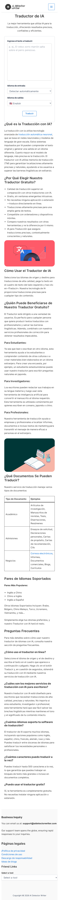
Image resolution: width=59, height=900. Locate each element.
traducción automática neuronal (35, 134)
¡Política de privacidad (13, 850)
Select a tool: (7, 873)
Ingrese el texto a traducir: (20, 41)
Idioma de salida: (15, 97)
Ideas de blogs (9, 861)
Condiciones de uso (11, 854)
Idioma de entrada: (16, 85)
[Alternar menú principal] (51, 7)
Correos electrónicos (42, 553)
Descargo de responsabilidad (16, 858)
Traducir (29, 113)
